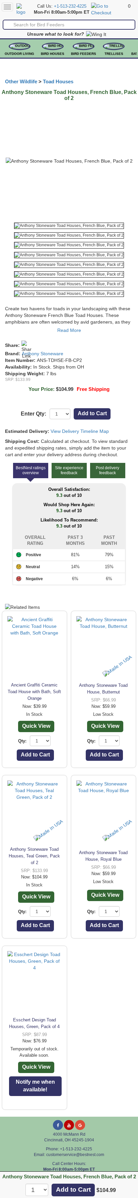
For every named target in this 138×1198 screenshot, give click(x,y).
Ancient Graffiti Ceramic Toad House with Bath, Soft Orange (34, 691)
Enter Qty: (33, 414)
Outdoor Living (19, 54)
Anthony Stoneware (42, 353)
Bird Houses (52, 54)
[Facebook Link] (58, 1125)
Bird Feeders (83, 54)
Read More (69, 330)
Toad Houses (58, 81)
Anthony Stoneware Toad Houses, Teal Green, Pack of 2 (34, 856)
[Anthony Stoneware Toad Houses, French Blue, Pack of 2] (69, 226)
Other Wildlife (21, 81)
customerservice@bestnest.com (75, 1154)
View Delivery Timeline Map (80, 431)
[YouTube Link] (69, 1125)
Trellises (114, 54)
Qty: (22, 740)
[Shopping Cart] (108, 9)
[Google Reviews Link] (80, 1125)
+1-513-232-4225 (70, 6)
